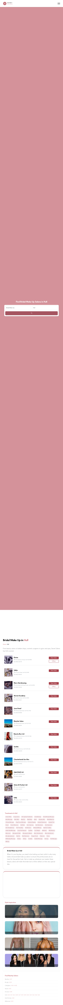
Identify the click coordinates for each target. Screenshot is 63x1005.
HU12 (27, 995)
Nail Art (18, 836)
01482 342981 (18, 725)
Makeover (44, 830)
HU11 (22, 995)
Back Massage (9, 819)
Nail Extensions (25, 836)
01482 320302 (18, 776)
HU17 (11, 979)
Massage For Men (17, 833)
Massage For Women (27, 833)
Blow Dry (23, 819)
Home (4, 644)
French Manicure (14, 825)
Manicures (8, 833)
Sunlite (16, 747)
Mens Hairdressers (49, 833)
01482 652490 (18, 751)
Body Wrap (29, 819)
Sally (15, 798)
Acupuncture (16, 816)
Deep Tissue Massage (21, 822)
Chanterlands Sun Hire (21, 759)
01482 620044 (18, 802)
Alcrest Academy (19, 696)
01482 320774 (18, 661)
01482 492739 (18, 738)
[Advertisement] (31, 622)
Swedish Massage (38, 838)
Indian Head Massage (10, 830)
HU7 (19, 995)
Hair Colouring (30, 825)
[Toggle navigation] (59, 3)
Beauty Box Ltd (19, 734)
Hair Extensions (48, 825)
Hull (26, 640)
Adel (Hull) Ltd (18, 772)
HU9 (31, 995)
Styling (24, 838)
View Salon (54, 658)
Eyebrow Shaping (32, 822)
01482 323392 (18, 687)
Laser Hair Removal (22, 830)
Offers (54, 661)
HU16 (12, 985)
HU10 (16, 995)
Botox (35, 819)
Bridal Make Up (50, 819)
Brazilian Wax (42, 819)
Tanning (46, 838)
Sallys (16, 670)
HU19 (12, 1001)
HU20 (15, 985)
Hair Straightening (10, 827)
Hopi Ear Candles (47, 827)
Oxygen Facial (34, 836)
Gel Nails (23, 825)
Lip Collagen (37, 830)
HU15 (10, 982)
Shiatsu (19, 838)
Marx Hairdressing (20, 683)
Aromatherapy (38, 816)
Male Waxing (52, 830)
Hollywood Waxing (37, 827)
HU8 (25, 995)
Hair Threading (19, 827)
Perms (48, 836)
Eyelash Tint (51, 822)
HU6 (14, 995)
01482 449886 (18, 763)
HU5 (9, 995)
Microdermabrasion (10, 836)
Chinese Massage (10, 822)
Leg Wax (30, 830)
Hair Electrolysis (39, 825)
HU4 (39, 995)
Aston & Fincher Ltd (20, 785)
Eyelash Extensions (42, 822)
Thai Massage (53, 838)
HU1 (11, 995)
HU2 (33, 995)
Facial (7, 825)
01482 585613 (18, 674)
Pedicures (42, 836)
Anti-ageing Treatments (27, 816)
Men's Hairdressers (38, 833)
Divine (16, 657)
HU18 (11, 991)
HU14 (13, 998)
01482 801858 (18, 712)
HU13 (10, 988)
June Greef (17, 708)
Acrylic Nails (8, 816)
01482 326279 (18, 789)
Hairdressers (28, 827)
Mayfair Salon (19, 721)
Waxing (7, 841)
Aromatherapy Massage (48, 816)
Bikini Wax (16, 819)
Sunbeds (30, 838)
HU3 (36, 995)
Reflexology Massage (10, 838)
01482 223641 (18, 700)
